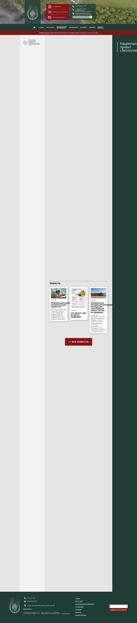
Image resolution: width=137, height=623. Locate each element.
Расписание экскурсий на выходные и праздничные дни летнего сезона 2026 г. (34, 42)
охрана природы (80, 615)
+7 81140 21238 (31, 598)
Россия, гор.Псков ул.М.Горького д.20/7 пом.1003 (41, 605)
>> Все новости (78, 341)
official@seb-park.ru (32, 601)
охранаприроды (101, 27)
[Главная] (34, 27)
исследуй (83, 27)
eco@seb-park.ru (80, 10)
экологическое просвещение (84, 604)
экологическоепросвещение (62, 27)
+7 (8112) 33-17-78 (80, 6)
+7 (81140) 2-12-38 (80, 9)
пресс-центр (50, 27)
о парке (41, 27)
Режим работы (44, 33)
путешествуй (73, 27)
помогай (92, 27)
